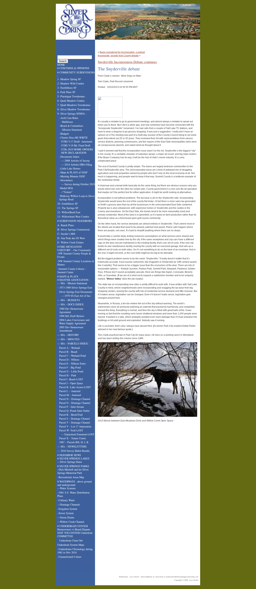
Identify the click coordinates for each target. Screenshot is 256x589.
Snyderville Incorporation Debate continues (127, 62)
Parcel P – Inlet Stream (71, 407)
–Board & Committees (71, 125)
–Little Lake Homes (69, 168)
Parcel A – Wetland (69, 348)
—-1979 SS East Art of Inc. (76, 295)
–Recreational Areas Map (70, 477)
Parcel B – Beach (68, 351)
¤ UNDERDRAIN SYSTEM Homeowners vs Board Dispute (73, 527)
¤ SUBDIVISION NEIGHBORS (74, 221)
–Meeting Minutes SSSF (72, 176)
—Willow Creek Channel (70, 521)
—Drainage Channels (68, 504)
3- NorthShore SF (66, 87)
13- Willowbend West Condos (73, 216)
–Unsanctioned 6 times (69, 556)
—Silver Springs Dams (69, 462)
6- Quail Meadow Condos (71, 100)
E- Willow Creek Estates (70, 242)
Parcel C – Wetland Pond (72, 355)
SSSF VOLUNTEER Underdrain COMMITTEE (75, 534)
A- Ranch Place (65, 225)
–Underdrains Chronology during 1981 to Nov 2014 (75, 550)
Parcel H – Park (67, 375)
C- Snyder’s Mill (66, 234)
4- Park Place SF (66, 92)
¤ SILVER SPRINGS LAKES (73, 458)
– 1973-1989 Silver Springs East (74, 287)
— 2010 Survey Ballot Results (73, 451)
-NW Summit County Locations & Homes (75, 262)
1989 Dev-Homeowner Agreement (71, 310)
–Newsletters (66, 180)
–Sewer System (65, 513)
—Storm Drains (65, 517)
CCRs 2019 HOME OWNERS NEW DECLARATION (77, 151)
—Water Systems (66, 488)
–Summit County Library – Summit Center (71, 270)
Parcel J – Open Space (71, 383)
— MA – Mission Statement (72, 283)
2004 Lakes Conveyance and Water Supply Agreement (74, 321)
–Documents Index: (69, 156)
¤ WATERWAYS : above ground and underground (74, 483)
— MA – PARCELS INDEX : (73, 343)
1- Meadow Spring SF (69, 79)
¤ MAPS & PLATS (67, 276)
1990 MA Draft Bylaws (71, 316)
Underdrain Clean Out (71, 540)
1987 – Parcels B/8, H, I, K (73, 442)
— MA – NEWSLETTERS (72, 446)
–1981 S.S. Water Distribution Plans (73, 494)
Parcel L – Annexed (69, 391)
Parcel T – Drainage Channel (74, 422)
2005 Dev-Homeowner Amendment (71, 328)
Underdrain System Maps (70, 545)
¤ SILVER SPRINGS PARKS (73, 466)
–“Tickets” (66, 192)
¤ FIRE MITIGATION (69, 246)
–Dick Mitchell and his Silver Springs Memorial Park (73, 471)
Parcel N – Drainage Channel (74, 399)
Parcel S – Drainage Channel (74, 418)
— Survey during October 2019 (78, 184)
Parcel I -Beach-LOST (71, 379)
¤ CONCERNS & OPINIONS (73, 68)
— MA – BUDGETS (68, 300)
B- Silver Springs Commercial (73, 229)
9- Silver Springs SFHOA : (71, 113)
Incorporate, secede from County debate (118, 55)
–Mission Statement (71, 129)
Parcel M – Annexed (70, 395)
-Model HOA (66, 188)
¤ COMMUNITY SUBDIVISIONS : (76, 74)
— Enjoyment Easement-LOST (77, 434)
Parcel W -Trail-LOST (71, 430)
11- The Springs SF (67, 208)
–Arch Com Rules (68, 118)
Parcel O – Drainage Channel (74, 403)
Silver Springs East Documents (75, 292)
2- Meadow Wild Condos (70, 83)
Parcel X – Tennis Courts (72, 438)
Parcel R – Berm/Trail (71, 414)
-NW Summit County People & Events (74, 255)
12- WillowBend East (68, 212)
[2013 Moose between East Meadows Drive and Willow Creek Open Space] (147, 379)
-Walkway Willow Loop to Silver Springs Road (77, 197)
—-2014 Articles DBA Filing (76, 164)
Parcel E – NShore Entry (72, 363)
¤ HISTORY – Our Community (74, 250)
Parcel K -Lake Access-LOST (75, 387)
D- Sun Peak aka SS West (71, 238)
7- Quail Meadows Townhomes (73, 105)
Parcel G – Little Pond (71, 371)
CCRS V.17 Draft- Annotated (76, 141)
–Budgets (64, 133)
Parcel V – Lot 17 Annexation (75, 426)
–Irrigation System (67, 509)
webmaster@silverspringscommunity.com (182, 577)
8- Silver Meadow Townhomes (73, 109)
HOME (61, 64)
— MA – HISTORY (68, 335)
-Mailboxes (67, 122)
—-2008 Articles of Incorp (75, 160)
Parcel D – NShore (69, 359)
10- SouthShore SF (67, 203)
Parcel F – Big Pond (70, 367)
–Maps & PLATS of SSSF (73, 172)
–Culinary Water (66, 500)
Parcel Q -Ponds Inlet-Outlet (74, 410)
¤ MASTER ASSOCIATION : (73, 280)
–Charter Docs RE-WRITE (73, 137)
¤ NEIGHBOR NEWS (69, 455)
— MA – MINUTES (68, 339)
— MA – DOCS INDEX (70, 304)
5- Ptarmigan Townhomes (71, 96)
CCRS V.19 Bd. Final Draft (75, 145)
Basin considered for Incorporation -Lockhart (122, 52)
